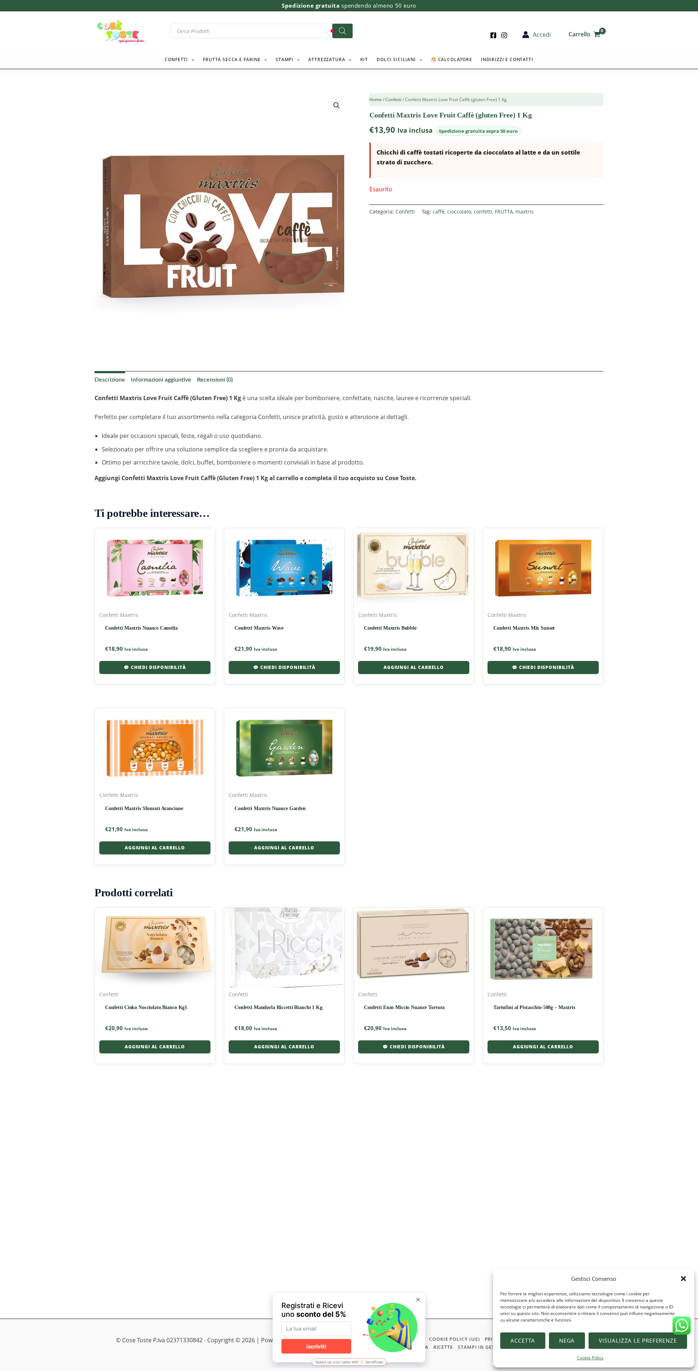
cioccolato (459, 211)
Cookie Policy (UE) (454, 1339)
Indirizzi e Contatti (507, 59)
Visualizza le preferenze (638, 1340)
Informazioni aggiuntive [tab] (161, 380)
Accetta (522, 1340)
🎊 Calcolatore (451, 59)
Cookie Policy (590, 1358)
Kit (364, 59)
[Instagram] (504, 35)
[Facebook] (493, 35)
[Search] (342, 31)
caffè (439, 211)
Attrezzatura (326, 59)
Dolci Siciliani (396, 59)
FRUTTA (504, 211)
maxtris (525, 211)
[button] (683, 1278)
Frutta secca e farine (232, 59)
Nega (567, 1340)
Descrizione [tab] (110, 380)
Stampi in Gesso (480, 1347)
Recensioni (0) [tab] (215, 380)
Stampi (284, 59)
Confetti (176, 59)
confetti (483, 211)
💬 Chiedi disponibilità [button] (155, 667)
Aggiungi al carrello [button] (414, 667)
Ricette (443, 1347)
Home (375, 99)
